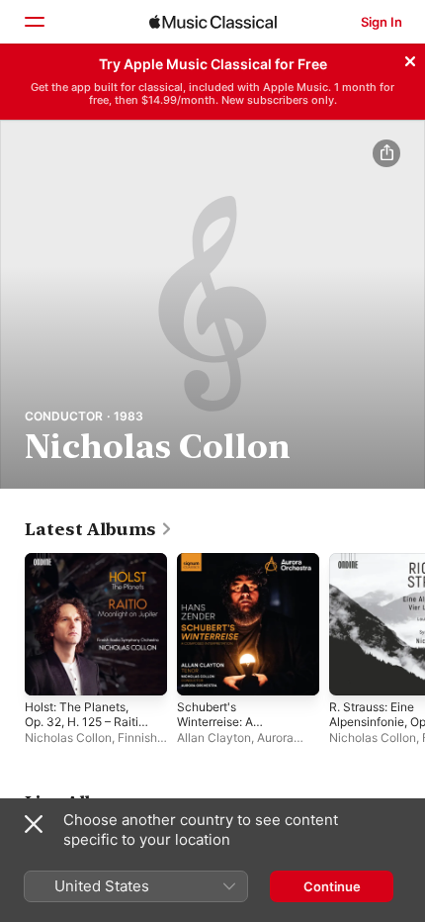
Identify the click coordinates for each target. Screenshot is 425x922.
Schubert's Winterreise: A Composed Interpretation (215, 729)
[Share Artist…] (386, 153)
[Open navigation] (33, 22)
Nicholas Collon (68, 737)
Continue (332, 886)
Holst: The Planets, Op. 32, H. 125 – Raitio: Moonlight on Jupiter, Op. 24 (86, 729)
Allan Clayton (214, 737)
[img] (213, 22)
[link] (99, 529)
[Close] (410, 58)
